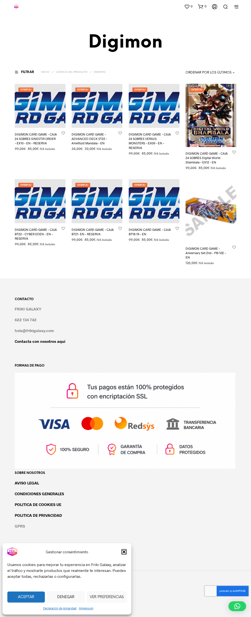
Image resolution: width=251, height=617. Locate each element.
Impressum (86, 608)
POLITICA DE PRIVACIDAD (38, 515)
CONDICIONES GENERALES (39, 493)
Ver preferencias (107, 597)
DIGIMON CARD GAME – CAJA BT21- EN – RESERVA (93, 232)
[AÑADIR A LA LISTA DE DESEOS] (63, 133)
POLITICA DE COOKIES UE (38, 504)
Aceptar (26, 597)
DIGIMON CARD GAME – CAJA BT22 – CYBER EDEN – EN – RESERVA (36, 234)
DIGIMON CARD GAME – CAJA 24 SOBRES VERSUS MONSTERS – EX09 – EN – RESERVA (150, 141)
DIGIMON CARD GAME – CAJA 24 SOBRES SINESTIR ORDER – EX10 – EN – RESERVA (36, 138)
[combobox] (205, 72)
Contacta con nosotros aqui (40, 341)
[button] (124, 551)
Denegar (66, 597)
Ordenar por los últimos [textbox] (208, 72)
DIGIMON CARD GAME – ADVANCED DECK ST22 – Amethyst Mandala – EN (89, 138)
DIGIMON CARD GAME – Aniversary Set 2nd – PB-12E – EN (206, 253)
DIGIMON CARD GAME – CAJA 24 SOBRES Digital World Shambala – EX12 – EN (207, 157)
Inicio (45, 72)
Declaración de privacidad (59, 608)
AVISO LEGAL (27, 483)
